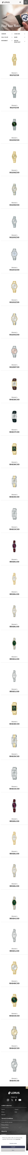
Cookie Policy (17, 1139)
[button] (20, 2)
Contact (3, 1134)
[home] (5, 2)
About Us (4, 1131)
